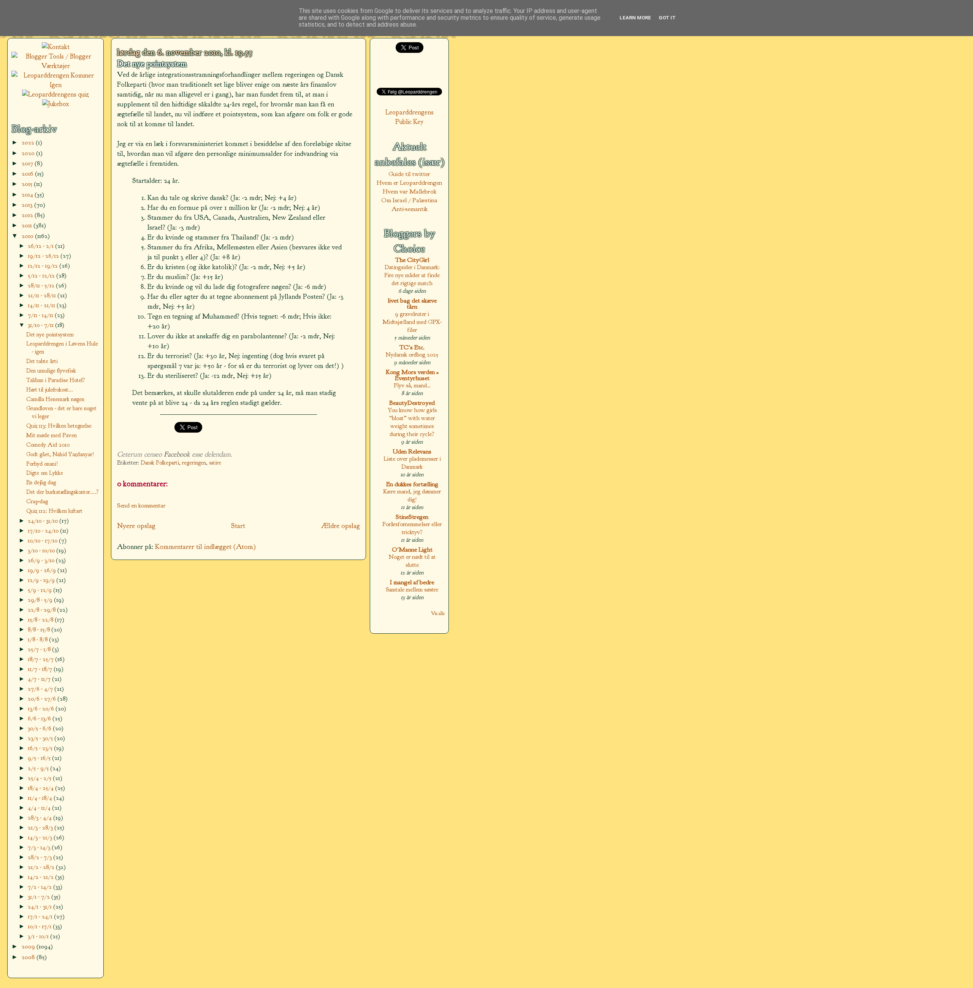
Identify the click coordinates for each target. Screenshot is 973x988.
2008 (29, 957)
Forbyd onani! (42, 464)
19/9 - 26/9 (42, 570)
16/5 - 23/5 (41, 748)
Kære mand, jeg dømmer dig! (412, 495)
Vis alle (438, 613)
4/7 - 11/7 (40, 679)
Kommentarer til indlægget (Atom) (205, 546)
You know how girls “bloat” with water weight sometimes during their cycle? (412, 422)
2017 (28, 163)
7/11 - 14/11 (41, 315)
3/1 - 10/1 (39, 936)
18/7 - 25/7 (41, 659)
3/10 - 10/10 (42, 550)
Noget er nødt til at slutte (412, 561)
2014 (28, 194)
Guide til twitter (409, 174)
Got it (667, 18)
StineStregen (412, 517)
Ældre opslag (340, 525)
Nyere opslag (136, 525)
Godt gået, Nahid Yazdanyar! (60, 454)
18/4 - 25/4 (41, 788)
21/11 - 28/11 (42, 295)
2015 (28, 184)
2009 (29, 946)
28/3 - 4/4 (40, 817)
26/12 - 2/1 (41, 246)
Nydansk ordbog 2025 (412, 354)
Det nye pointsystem (152, 64)
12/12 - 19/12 (43, 266)
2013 (28, 205)
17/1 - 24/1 (41, 916)
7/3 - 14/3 (40, 847)
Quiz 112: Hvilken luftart (54, 511)
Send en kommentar (141, 505)
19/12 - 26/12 (44, 256)
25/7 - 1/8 (40, 649)
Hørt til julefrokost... (49, 389)
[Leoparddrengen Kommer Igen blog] (55, 85)
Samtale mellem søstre (412, 589)
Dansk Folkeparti (160, 462)
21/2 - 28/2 (42, 867)
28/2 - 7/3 (40, 857)
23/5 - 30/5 (41, 738)
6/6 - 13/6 (40, 718)
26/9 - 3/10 (42, 560)
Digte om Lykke (44, 473)
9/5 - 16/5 (40, 758)
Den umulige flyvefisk (51, 370)
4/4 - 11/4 (40, 808)
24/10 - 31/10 (43, 521)
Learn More (635, 18)
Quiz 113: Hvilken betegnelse (59, 426)
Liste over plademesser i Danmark (412, 463)
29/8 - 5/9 (41, 600)
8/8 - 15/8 (39, 629)
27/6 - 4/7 (41, 689)
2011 (27, 225)
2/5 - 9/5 (39, 768)
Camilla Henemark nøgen (55, 399)
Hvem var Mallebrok (409, 191)
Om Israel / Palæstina (409, 200)
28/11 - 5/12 (42, 285)
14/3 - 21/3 (41, 837)
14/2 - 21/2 (41, 877)
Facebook (177, 454)
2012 (28, 215)
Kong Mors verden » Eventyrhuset (412, 375)
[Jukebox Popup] (55, 104)
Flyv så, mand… (412, 385)
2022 (29, 142)
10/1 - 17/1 (40, 926)
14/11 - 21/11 (42, 305)
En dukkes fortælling (412, 484)
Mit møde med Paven (51, 435)
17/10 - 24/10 (44, 530)
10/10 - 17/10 (43, 540)
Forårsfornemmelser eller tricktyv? (412, 528)
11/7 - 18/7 (41, 669)
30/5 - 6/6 (40, 728)
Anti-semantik (409, 209)
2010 (28, 236)
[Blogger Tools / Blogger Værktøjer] (55, 66)
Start (238, 525)
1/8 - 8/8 (38, 639)
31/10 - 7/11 (41, 325)
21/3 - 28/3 (41, 827)
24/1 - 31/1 (40, 906)
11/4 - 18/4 (41, 798)
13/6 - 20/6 (41, 708)
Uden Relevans (412, 451)
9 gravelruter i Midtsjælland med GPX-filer (412, 322)
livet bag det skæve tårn (412, 304)
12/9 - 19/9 (42, 580)
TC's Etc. (412, 347)
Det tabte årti (42, 361)
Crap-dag (37, 501)
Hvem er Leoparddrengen (409, 183)
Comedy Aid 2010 (48, 445)
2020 (29, 153)
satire (215, 462)
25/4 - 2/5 (40, 778)
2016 (28, 174)
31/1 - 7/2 (39, 897)
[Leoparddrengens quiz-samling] (55, 94)
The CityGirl (412, 260)
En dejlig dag (41, 482)
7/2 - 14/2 (40, 887)
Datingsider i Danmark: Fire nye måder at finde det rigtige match (412, 275)
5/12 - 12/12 (42, 275)
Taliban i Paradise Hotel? (55, 380)
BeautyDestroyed (412, 403)
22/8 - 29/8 (42, 610)
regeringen (194, 462)
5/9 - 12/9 (40, 590)
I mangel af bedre (412, 582)
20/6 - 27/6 (42, 699)
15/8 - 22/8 (41, 619)
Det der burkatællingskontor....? (62, 492)
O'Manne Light (412, 549)
